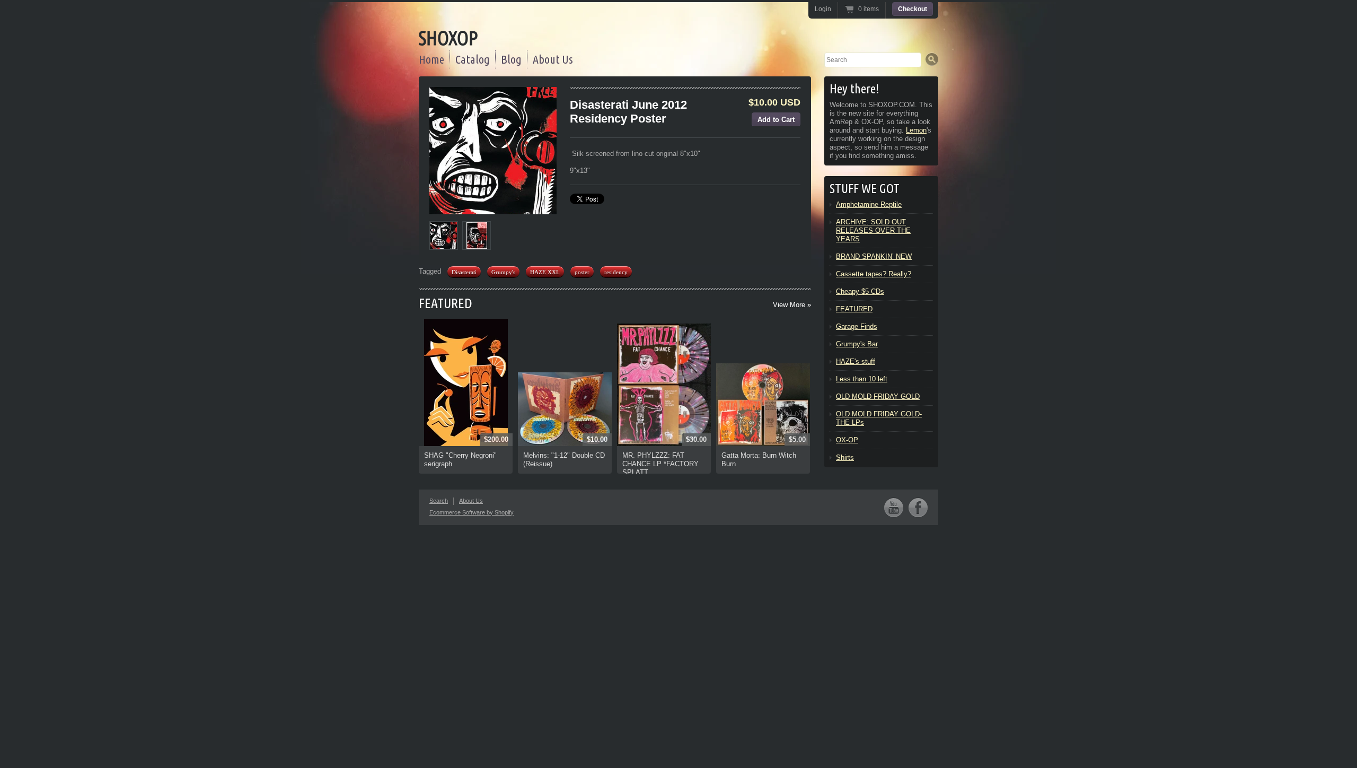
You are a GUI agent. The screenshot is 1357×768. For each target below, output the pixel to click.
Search (438, 501)
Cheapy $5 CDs (860, 291)
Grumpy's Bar (857, 344)
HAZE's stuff (855, 361)
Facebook (918, 507)
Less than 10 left (861, 379)
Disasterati (464, 272)
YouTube (893, 507)
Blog (511, 59)
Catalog (472, 59)
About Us (553, 59)
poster (582, 272)
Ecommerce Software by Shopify (471, 512)
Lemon (916, 130)
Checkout (912, 9)
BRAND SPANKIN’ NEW (874, 256)
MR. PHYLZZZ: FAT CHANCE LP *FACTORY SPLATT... (660, 463)
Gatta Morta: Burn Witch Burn (758, 459)
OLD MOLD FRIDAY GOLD (878, 396)
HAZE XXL (545, 272)
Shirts (845, 457)
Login (823, 9)
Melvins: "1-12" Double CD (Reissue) (564, 459)
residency (616, 272)
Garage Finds (856, 326)
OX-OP (847, 440)
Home (431, 59)
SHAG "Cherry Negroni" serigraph (460, 459)
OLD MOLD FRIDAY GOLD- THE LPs (879, 418)
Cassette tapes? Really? (873, 274)
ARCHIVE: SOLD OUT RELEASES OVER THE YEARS (873, 230)
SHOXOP (448, 38)
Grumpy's (503, 272)
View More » (792, 305)
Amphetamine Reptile (869, 204)
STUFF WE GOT (865, 188)
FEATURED (445, 303)
